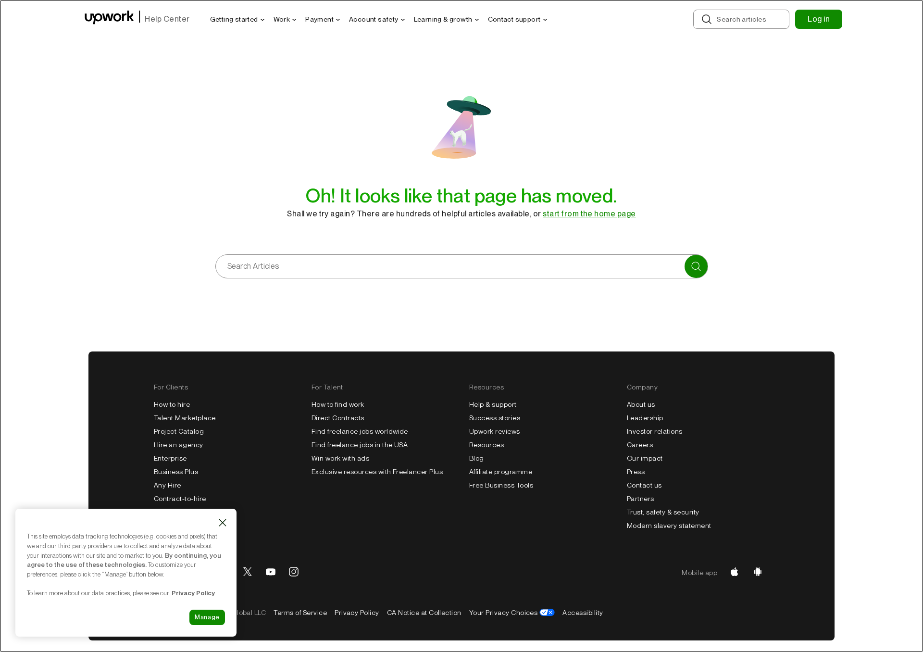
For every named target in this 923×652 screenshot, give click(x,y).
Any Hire (167, 485)
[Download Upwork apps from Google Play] (757, 572)
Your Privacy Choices (503, 612)
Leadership (645, 418)
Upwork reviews (494, 431)
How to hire (172, 404)
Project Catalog (179, 431)
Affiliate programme (500, 472)
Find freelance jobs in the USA (360, 445)
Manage (207, 617)
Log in (819, 19)
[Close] (222, 522)
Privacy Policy (357, 612)
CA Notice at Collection (424, 612)
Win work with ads (340, 458)
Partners (640, 498)
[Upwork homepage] (109, 19)
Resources (486, 445)
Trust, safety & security (663, 512)
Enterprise (170, 458)
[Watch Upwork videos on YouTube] (270, 572)
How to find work (338, 404)
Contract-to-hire (180, 498)
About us (641, 404)
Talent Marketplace (185, 418)
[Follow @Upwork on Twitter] (247, 572)
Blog (476, 458)
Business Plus (176, 472)
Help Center (167, 19)
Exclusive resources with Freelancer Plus (377, 472)
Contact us (644, 485)
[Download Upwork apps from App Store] (734, 572)
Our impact (645, 458)
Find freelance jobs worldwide (360, 431)
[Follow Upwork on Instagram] (293, 572)
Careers (640, 445)
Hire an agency (178, 445)
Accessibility (582, 612)
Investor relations (655, 431)
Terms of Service (300, 612)
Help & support (493, 404)
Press (636, 472)
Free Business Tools (501, 485)
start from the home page (589, 213)
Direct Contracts (338, 418)
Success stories (494, 418)
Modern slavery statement (669, 525)
